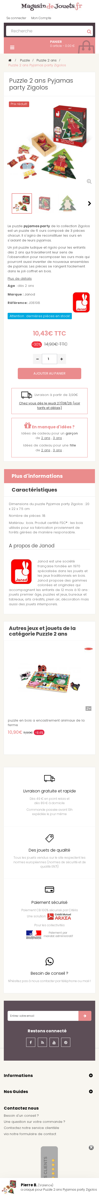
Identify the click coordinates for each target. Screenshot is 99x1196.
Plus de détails (20, 278)
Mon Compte (41, 18)
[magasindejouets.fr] (49, 6)
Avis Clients (45, 1170)
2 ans (45, 437)
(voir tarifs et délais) (49, 405)
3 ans (57, 437)
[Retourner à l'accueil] (9, 60)
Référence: (18, 303)
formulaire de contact (38, 1133)
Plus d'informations (37, 476)
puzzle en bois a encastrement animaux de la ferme (46, 722)
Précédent (9, 203)
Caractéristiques (34, 489)
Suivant (89, 203)
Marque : (16, 294)
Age (11, 286)
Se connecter (16, 18)
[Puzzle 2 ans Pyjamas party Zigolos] (22, 203)
